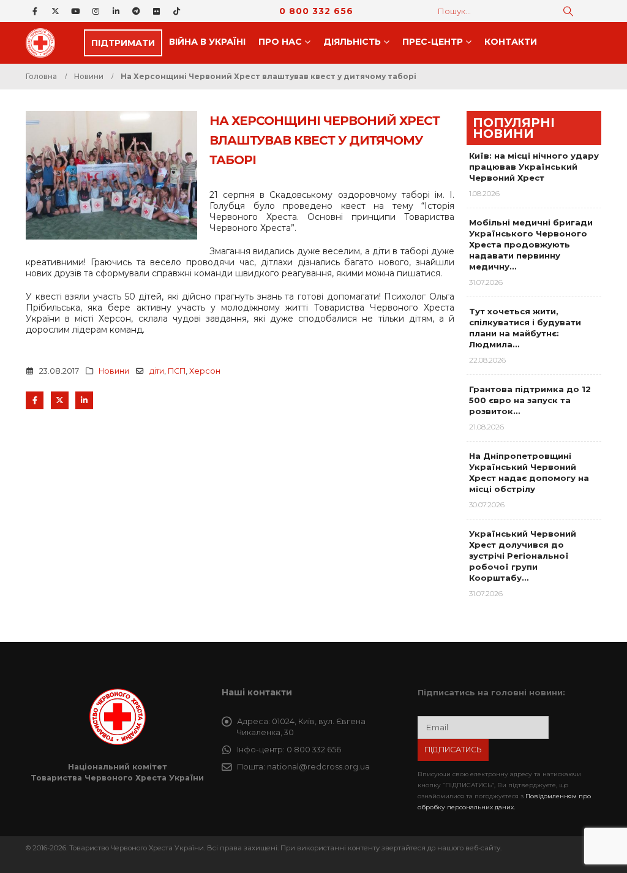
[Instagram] (95, 11)
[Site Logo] (44, 43)
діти (156, 371)
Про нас (280, 41)
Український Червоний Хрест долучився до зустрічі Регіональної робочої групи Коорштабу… (522, 556)
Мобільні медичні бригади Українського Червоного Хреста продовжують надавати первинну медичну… (531, 244)
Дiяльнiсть (352, 41)
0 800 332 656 (316, 11)
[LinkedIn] (115, 11)
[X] (55, 11)
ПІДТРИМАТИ (123, 42)
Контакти (510, 41)
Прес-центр (432, 41)
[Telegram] (136, 11)
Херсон (204, 371)
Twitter (60, 400)
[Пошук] (568, 11)
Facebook (34, 400)
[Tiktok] (176, 11)
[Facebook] (34, 11)
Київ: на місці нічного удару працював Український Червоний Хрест (534, 167)
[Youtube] (75, 11)
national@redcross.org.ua (318, 766)
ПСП (177, 371)
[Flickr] (156, 11)
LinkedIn (84, 400)
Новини (114, 371)
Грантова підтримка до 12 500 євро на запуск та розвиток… (530, 400)
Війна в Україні (207, 41)
